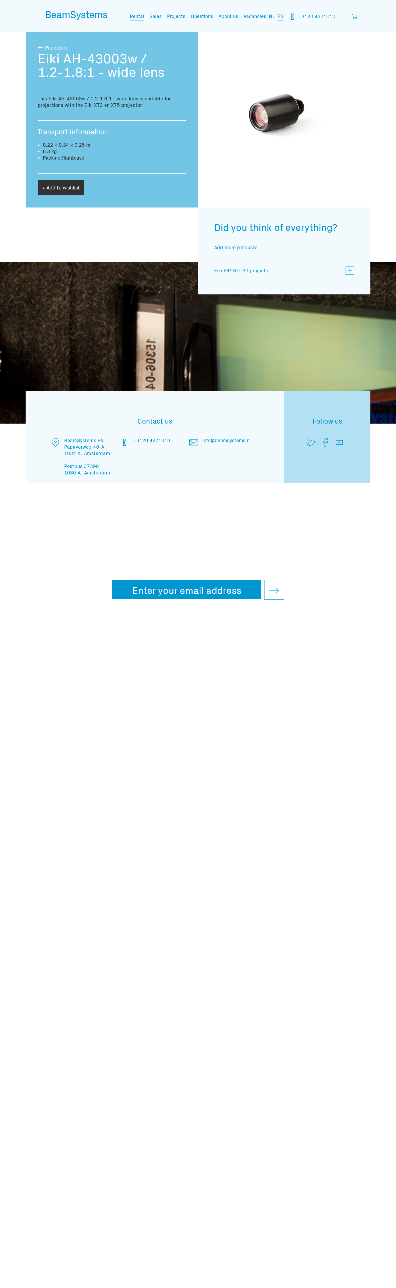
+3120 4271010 (316, 16)
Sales (156, 16)
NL (272, 16)
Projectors (56, 47)
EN (280, 16)
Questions (202, 16)
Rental (137, 16)
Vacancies (255, 16)
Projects (176, 16)
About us (228, 16)
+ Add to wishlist (61, 187)
